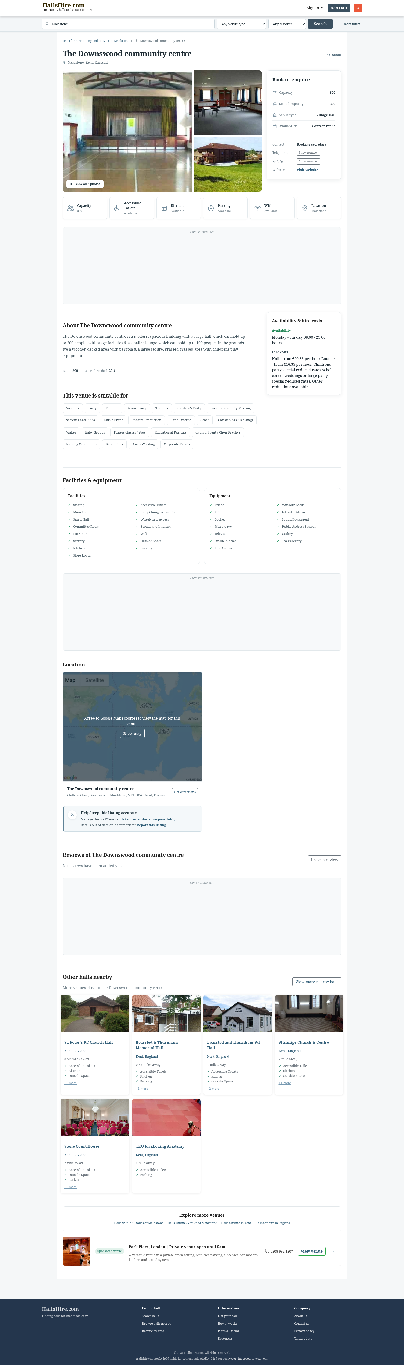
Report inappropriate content (247, 1359)
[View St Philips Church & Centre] (309, 1013)
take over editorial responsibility (148, 819)
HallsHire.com (60, 1309)
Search (320, 23)
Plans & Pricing (228, 1331)
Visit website (307, 170)
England (92, 41)
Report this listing (151, 825)
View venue (312, 1251)
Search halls (150, 1316)
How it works (227, 1324)
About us (300, 1316)
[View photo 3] (228, 164)
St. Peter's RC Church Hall (88, 1042)
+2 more (213, 1088)
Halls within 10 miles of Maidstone (138, 1223)
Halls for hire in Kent (236, 1223)
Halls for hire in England (272, 1223)
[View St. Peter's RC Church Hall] (95, 1013)
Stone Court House (81, 1146)
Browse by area (153, 1331)
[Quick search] (358, 8)
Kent (106, 41)
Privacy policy (304, 1331)
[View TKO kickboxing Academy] (166, 1117)
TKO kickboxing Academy (160, 1146)
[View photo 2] (228, 102)
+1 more (70, 1083)
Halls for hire (72, 41)
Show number (308, 152)
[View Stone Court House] (95, 1117)
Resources (225, 1338)
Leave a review (324, 859)
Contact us (301, 1324)
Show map (132, 733)
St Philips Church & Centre (304, 1042)
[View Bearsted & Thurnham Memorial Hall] (166, 1013)
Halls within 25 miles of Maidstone (192, 1223)
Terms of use (303, 1338)
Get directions (185, 792)
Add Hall (339, 8)
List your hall (227, 1316)
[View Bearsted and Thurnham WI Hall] (237, 1013)
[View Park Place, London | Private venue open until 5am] (76, 1251)
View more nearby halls (317, 981)
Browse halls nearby (156, 1324)
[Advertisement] (202, 268)
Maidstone (121, 41)
